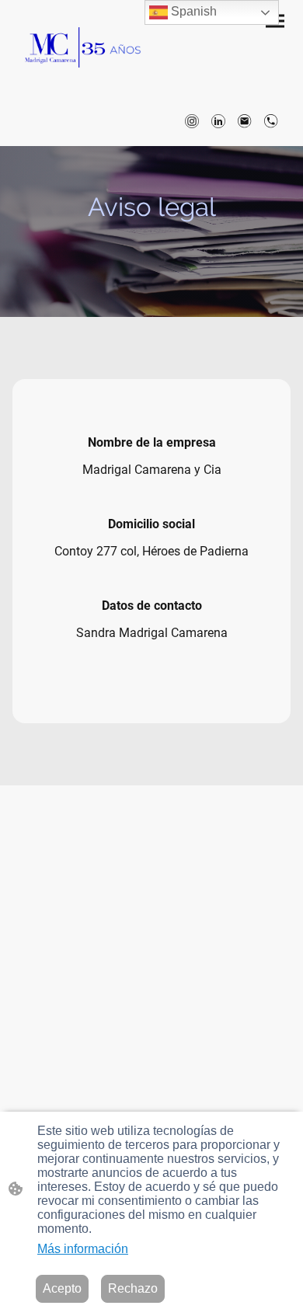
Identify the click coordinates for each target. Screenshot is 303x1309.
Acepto (62, 1288)
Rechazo (133, 1288)
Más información (82, 1248)
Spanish (192, 11)
